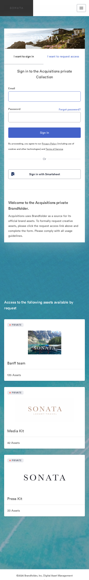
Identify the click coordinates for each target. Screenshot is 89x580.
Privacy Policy (49, 143)
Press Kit (14, 498)
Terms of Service (54, 149)
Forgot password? (70, 109)
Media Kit (15, 431)
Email (11, 88)
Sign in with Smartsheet (44, 174)
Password (14, 109)
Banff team (16, 363)
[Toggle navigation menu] (81, 8)
